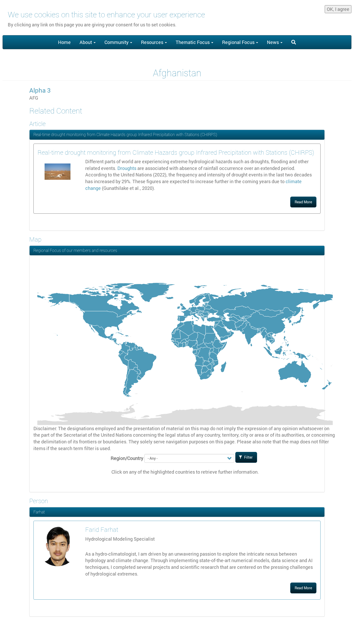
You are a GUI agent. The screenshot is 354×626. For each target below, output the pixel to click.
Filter (248, 457)
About (86, 42)
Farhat (39, 512)
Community (117, 42)
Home (64, 42)
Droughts (126, 168)
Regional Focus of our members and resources (75, 250)
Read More (303, 201)
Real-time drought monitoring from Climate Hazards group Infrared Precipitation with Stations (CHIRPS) (125, 134)
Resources (152, 42)
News (273, 42)
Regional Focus (239, 42)
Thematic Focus (193, 42)
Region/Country (127, 458)
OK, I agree (338, 9)
